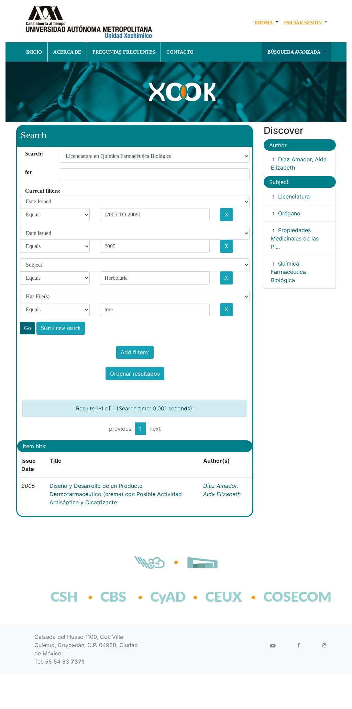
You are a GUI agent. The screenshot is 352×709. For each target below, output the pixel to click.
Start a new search (60, 328)
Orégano (289, 213)
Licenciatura (294, 196)
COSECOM (282, 597)
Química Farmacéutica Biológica (288, 271)
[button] (266, 23)
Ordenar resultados (135, 373)
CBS (113, 597)
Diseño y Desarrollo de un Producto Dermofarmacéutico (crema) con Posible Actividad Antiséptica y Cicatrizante (116, 494)
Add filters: (135, 352)
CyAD (168, 597)
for (27, 172)
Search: (27, 154)
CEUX (223, 597)
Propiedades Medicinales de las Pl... (295, 238)
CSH (64, 597)
